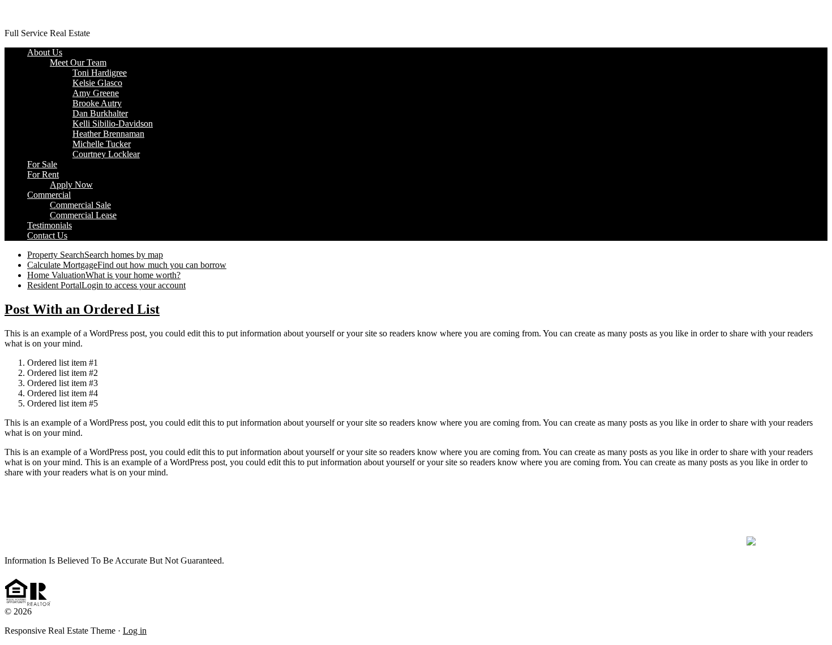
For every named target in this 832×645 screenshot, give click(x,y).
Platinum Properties (39, 14)
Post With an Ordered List (82, 309)
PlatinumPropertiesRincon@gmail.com (416, 512)
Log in (135, 630)
